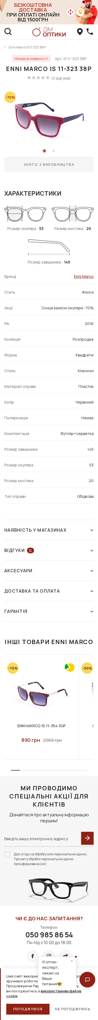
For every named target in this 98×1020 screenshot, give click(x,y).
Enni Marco (84, 276)
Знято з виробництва (49, 164)
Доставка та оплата (32, 591)
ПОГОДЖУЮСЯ (27, 1009)
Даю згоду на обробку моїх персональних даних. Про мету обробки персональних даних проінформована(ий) (50, 859)
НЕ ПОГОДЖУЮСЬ (72, 1009)
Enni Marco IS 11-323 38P (27, 47)
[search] (8, 32)
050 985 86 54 (49, 935)
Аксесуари (18, 571)
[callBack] (90, 32)
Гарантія (15, 611)
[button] (87, 979)
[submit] (87, 838)
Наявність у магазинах (35, 530)
